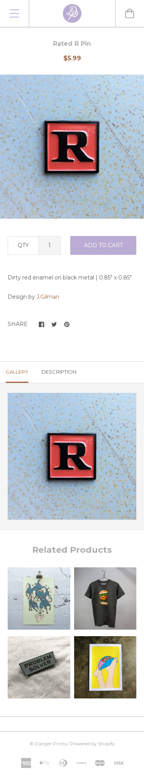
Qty (23, 245)
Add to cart (103, 245)
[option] (72, 147)
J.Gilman (47, 296)
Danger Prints (50, 743)
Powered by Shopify (92, 743)
